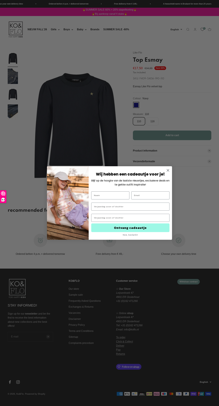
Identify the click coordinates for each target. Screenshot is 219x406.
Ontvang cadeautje (130, 227)
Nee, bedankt (130, 235)
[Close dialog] (168, 170)
